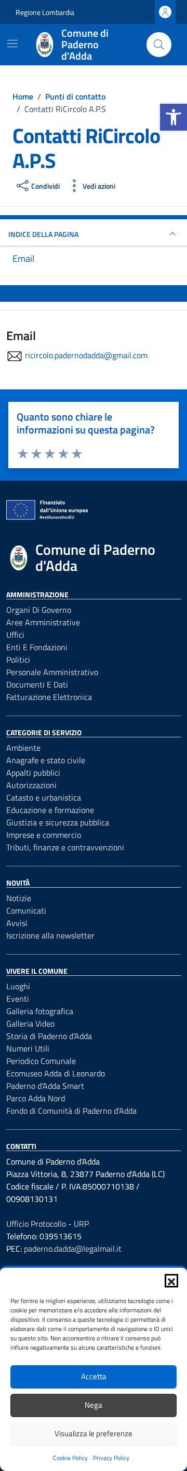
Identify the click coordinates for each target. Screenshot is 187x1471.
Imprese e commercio (43, 835)
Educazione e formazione (50, 810)
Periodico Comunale (41, 1061)
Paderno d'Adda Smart (45, 1086)
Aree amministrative (43, 622)
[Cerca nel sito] (158, 44)
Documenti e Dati (37, 684)
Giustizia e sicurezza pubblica (57, 822)
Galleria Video (30, 1023)
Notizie (18, 898)
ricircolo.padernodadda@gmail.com (86, 355)
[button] (173, 117)
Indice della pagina (43, 234)
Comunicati (26, 910)
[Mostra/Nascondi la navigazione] (12, 43)
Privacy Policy (111, 1458)
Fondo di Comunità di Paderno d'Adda (71, 1110)
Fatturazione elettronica (49, 697)
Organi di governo (38, 610)
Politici (18, 659)
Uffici (15, 634)
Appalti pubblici (33, 772)
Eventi (17, 998)
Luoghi (18, 986)
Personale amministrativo (52, 672)
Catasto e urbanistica (43, 797)
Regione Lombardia (45, 12)
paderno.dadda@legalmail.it (73, 1248)
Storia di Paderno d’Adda (49, 1036)
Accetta (93, 1376)
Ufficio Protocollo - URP (47, 1223)
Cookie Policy (70, 1458)
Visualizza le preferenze (93, 1433)
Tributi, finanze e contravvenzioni (65, 847)
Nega (93, 1405)
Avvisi (17, 923)
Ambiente (23, 747)
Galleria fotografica (39, 1011)
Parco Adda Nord (35, 1098)
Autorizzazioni (31, 785)
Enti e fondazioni (37, 647)
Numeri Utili (27, 1048)
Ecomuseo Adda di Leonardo (55, 1073)
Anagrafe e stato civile (45, 760)
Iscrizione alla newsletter (50, 935)
